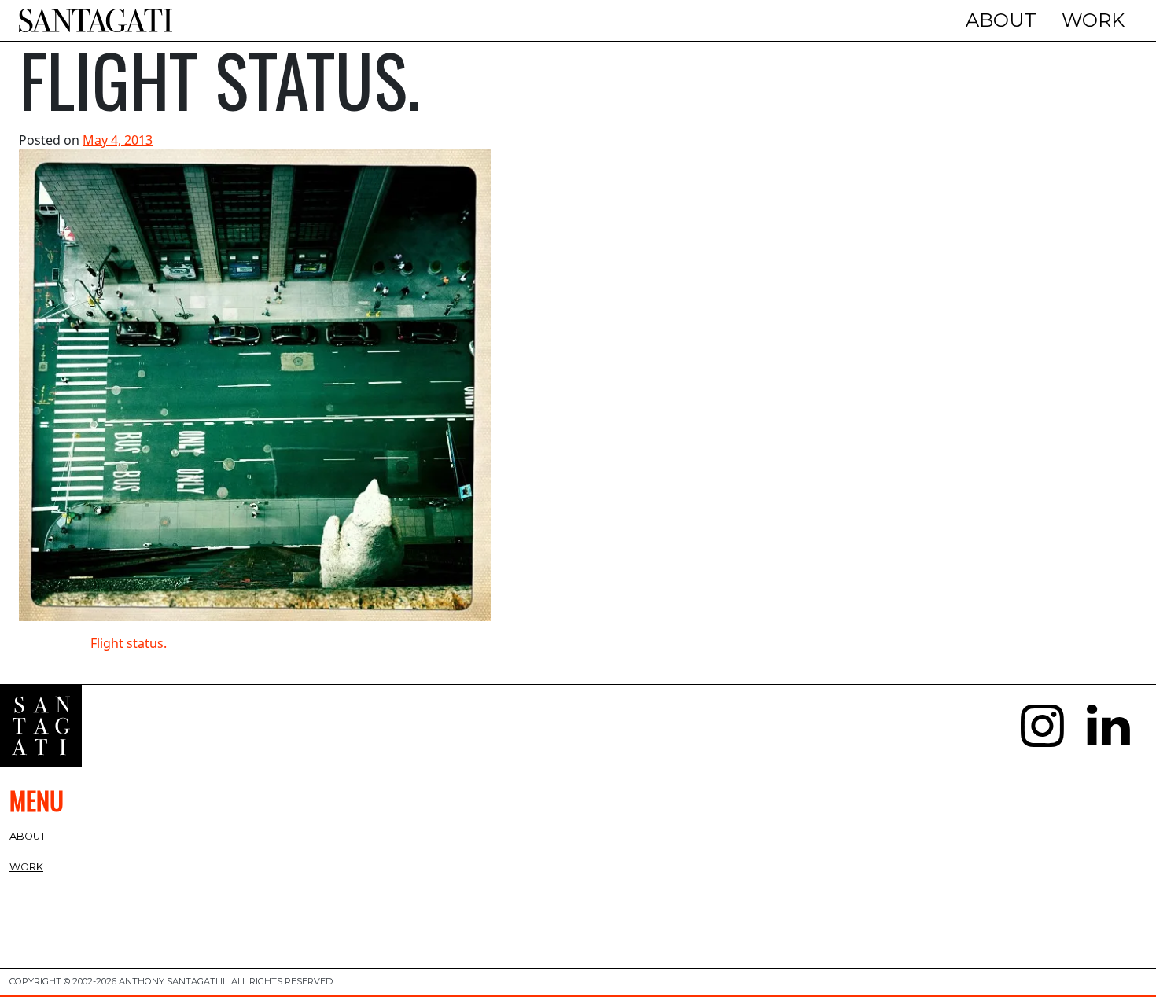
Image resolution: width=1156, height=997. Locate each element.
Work (1093, 20)
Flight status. (127, 643)
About (1001, 20)
